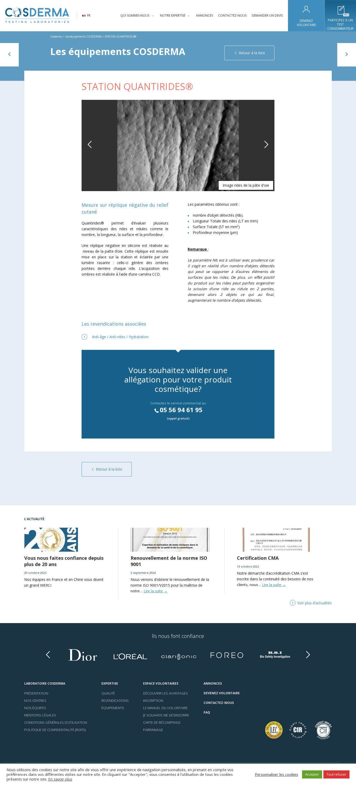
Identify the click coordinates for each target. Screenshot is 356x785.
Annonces (204, 15)
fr (88, 15)
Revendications (115, 700)
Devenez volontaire (306, 23)
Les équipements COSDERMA (83, 36)
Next (266, 150)
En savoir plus (60, 779)
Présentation (36, 693)
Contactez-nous (232, 15)
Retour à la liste (252, 52)
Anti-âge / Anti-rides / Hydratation (120, 336)
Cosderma (56, 36)
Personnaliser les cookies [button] (276, 774)
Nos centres (35, 700)
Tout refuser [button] (336, 774)
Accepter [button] (312, 774)
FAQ (207, 712)
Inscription (153, 700)
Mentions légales (40, 715)
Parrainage (153, 729)
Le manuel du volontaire (165, 707)
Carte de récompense (162, 722)
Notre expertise (172, 15)
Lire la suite (156, 590)
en (89, 21)
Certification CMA (258, 558)
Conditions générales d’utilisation (55, 722)
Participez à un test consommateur (340, 24)
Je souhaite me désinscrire (166, 715)
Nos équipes (35, 707)
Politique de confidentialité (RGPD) (55, 729)
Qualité (108, 693)
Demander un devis (267, 15)
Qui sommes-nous (134, 15)
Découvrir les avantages (165, 693)
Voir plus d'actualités (314, 603)
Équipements (112, 707)
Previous (90, 150)
